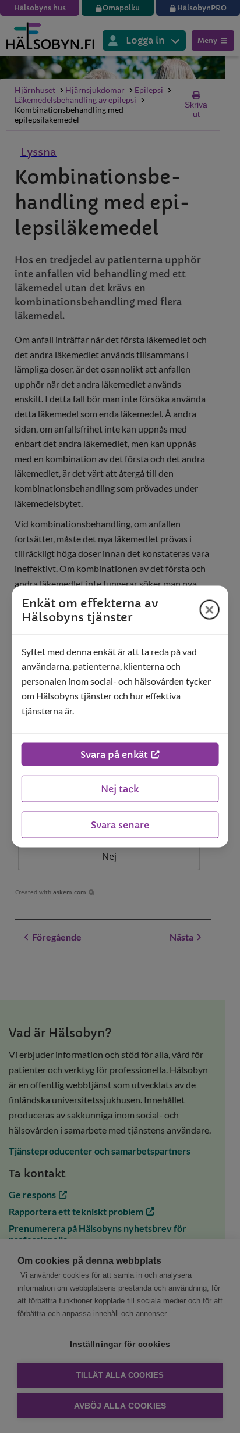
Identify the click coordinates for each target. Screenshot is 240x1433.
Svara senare (120, 825)
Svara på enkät (114, 754)
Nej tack (120, 789)
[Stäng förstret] (209, 610)
